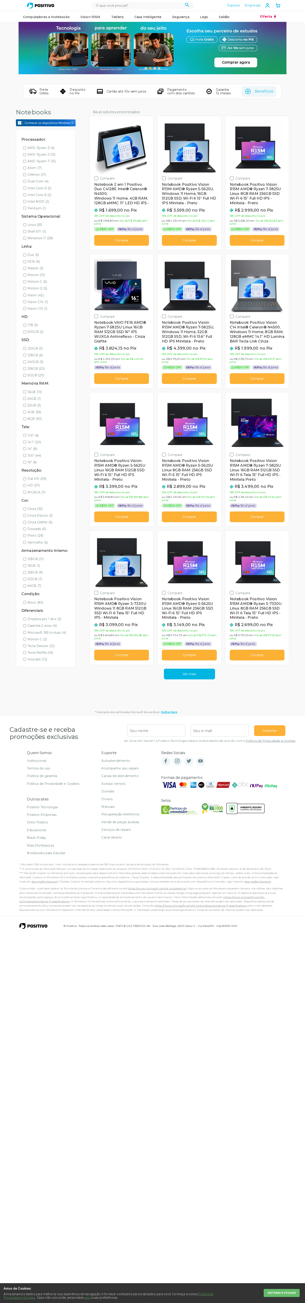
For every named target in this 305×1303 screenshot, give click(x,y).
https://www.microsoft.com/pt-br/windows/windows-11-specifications (201, 905)
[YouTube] (200, 761)
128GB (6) (35, 355)
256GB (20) (36, 369)
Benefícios (264, 91)
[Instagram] (177, 761)
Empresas (253, 5)
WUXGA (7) (36, 492)
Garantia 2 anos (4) (42, 626)
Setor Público (37, 822)
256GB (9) (35, 572)
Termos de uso (38, 768)
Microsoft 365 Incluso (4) (46, 633)
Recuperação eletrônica (120, 814)
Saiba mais (169, 712)
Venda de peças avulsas (120, 822)
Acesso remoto (113, 784)
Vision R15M (90, 17)
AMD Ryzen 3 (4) (40, 148)
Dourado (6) (36, 529)
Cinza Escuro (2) (40, 515)
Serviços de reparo (116, 830)
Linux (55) (34, 225)
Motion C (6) (37, 282)
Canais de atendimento (119, 776)
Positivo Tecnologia (42, 807)
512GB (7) (34, 579)
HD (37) (33, 485)
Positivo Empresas (41, 815)
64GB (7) (34, 586)
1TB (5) (32, 325)
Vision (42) (35, 295)
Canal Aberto (111, 837)
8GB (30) (34, 419)
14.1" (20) (34, 442)
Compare (107, 178)
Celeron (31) (36, 175)
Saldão (224, 17)
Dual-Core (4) (37, 181)
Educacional (36, 830)
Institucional (36, 761)
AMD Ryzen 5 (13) (41, 155)
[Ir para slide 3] (154, 68)
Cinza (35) (35, 509)
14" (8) (32, 449)
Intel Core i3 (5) (39, 188)
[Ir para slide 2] (150, 68)
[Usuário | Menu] (267, 5)
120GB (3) (35, 348)
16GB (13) (34, 392)
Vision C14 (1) (37, 302)
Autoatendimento (115, 761)
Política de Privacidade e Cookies (270, 740)
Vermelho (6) (37, 542)
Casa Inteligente (148, 17)
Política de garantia (42, 776)
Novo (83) (35, 602)
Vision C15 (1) (37, 309)
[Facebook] (165, 761)
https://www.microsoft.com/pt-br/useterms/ (157, 888)
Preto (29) (35, 536)
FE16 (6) (33, 262)
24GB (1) (34, 399)
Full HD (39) (36, 479)
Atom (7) (34, 168)
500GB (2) (35, 332)
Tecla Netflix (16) (40, 653)
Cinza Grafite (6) (39, 522)
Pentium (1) (36, 208)
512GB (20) (35, 375)
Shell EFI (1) (36, 231)
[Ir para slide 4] (159, 68)
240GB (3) (35, 362)
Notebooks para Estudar (46, 853)
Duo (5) (33, 255)
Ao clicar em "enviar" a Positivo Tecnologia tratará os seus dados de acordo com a (209, 740)
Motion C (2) (37, 639)
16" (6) (32, 462)
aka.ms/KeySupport (44, 881)
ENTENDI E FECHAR (282, 1293)
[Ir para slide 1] (145, 68)
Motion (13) (36, 275)
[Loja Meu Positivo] (40, 5)
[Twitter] (189, 761)
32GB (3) (34, 405)
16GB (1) (33, 566)
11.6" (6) (33, 435)
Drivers (107, 799)
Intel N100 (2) (38, 202)
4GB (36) (34, 412)
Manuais (108, 807)
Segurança (180, 17)
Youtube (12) (37, 659)
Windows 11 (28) (40, 238)
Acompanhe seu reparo (120, 768)
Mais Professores (40, 845)
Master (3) (35, 268)
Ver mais (189, 674)
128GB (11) (35, 559)
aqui (88, 1297)
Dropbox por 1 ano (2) (44, 619)
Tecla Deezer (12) (40, 646)
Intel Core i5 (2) (39, 195)
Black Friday (36, 838)
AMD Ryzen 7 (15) (41, 161)
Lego (204, 17)
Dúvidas (107, 791)
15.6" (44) (34, 456)
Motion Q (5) (37, 288)
